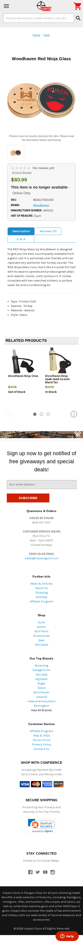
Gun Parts (41, 631)
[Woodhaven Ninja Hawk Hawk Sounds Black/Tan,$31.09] (60, 361)
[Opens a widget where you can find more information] (67, 936)
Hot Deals (41, 644)
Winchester (41, 692)
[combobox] (38, 18)
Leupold (41, 697)
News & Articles (41, 583)
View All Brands (41, 710)
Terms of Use (41, 740)
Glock (42, 688)
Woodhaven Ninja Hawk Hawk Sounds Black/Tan (57, 379)
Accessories (41, 636)
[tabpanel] (23, 377)
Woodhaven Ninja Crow (23, 376)
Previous (9, 414)
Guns (41, 622)
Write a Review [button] (21, 172)
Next (74, 414)
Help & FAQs (41, 735)
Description (21, 231)
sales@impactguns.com (42, 558)
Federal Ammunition (42, 701)
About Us (41, 588)
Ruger (41, 683)
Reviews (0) (48, 231)
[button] (41, 826)
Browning (41, 665)
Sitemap (41, 597)
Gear (41, 640)
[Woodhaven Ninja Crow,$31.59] (23, 361)
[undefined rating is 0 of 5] (21, 168)
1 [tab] (34, 414)
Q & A (21, 239)
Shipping (41, 592)
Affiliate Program (41, 601)
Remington (41, 706)
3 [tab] (48, 414)
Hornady (41, 674)
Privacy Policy (41, 744)
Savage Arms (41, 670)
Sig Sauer (41, 679)
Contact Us (41, 749)
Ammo (41, 627)
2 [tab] (41, 414)
